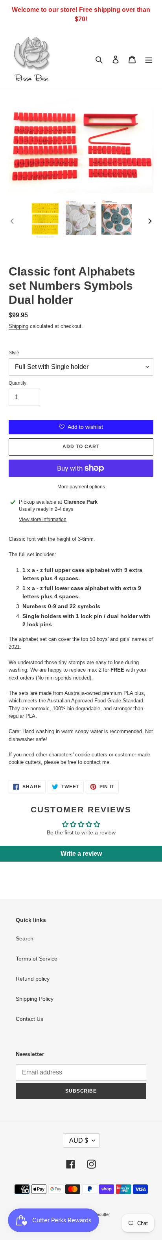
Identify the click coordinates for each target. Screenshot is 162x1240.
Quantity (17, 383)
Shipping (18, 326)
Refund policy (33, 979)
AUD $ (78, 1140)
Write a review (81, 853)
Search (24, 938)
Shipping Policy (34, 999)
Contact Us (29, 1019)
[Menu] (148, 59)
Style (14, 353)
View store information (42, 519)
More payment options (81, 487)
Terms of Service (36, 958)
